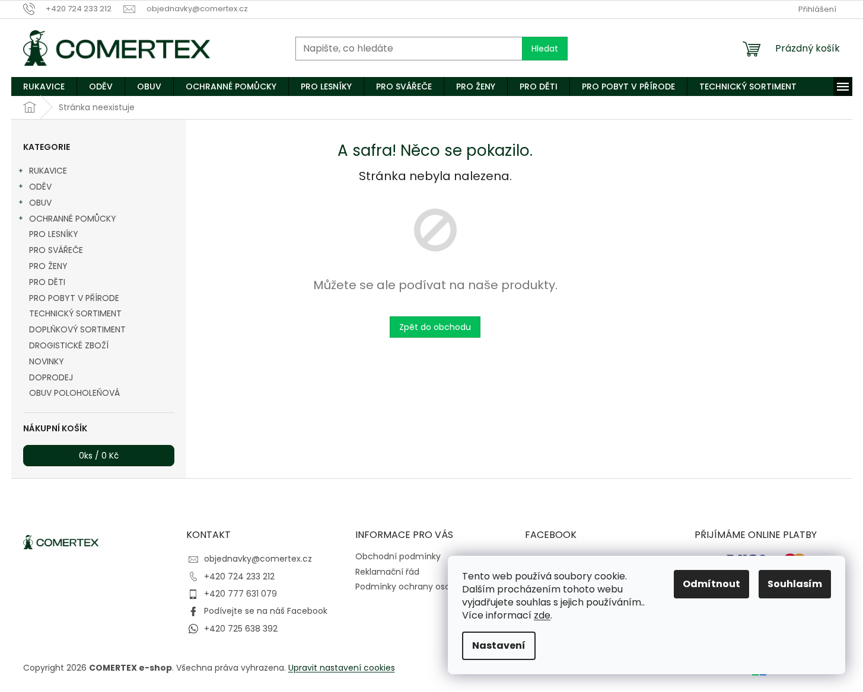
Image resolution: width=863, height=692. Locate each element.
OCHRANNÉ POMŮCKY (72, 219)
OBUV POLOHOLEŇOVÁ (74, 393)
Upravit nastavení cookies (341, 668)
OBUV (40, 203)
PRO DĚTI (47, 282)
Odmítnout (711, 584)
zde (542, 615)
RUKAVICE (48, 171)
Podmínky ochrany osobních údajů (427, 586)
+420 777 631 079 (240, 594)
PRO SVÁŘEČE (56, 250)
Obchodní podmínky (398, 556)
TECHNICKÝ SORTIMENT (75, 313)
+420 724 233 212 (239, 576)
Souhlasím (795, 584)
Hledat (544, 49)
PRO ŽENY (48, 266)
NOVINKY (46, 361)
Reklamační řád (387, 572)
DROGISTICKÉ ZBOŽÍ (69, 345)
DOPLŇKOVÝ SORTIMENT (77, 329)
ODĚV (40, 187)
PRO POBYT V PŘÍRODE (74, 298)
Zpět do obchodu (435, 327)
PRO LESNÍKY (53, 234)
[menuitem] (44, 86)
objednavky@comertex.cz (258, 559)
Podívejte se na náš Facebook (265, 611)
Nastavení (499, 645)
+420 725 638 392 (241, 629)
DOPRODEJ (51, 377)
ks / (99, 456)
